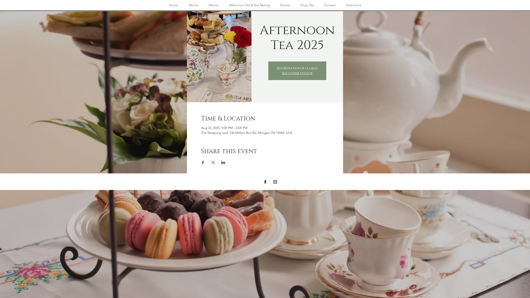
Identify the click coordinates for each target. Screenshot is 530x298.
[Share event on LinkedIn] (223, 162)
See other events (297, 73)
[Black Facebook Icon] (265, 181)
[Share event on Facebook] (203, 162)
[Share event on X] (213, 162)
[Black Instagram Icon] (275, 181)
